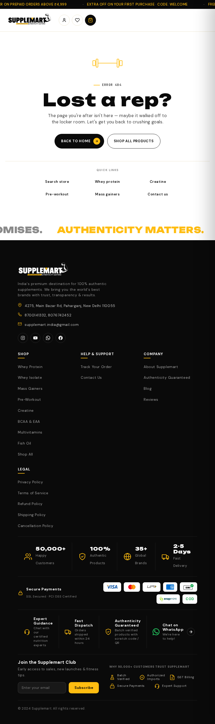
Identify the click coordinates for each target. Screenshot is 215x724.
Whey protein (107, 181)
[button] (90, 20)
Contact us (158, 194)
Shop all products (134, 141)
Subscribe (83, 687)
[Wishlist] (77, 20)
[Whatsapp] (48, 338)
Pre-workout (57, 194)
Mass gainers (107, 194)
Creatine (158, 181)
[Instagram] (23, 338)
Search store (57, 181)
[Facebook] (61, 338)
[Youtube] (35, 338)
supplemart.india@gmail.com (52, 324)
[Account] (64, 20)
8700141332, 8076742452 (48, 315)
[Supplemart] (28, 20)
